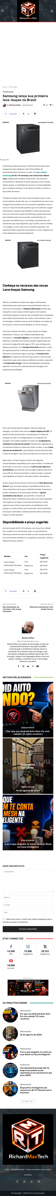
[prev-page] (4, 855)
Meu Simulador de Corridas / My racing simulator (12, 609)
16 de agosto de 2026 (28, 790)
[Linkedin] (28, 666)
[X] (33, 666)
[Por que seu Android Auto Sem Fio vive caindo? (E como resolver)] (28, 710)
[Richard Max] (5, 105)
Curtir (11, 945)
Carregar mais (27, 1101)
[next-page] (8, 855)
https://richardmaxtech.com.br (28, 641)
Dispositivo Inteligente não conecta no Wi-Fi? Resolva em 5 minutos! (36, 1090)
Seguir (28, 945)
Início (5, 87)
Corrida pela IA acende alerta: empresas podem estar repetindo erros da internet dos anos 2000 (36, 1072)
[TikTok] (31, 1181)
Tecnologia (13, 87)
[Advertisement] (28, 53)
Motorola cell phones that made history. (41, 608)
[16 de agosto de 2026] (28, 766)
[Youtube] (38, 666)
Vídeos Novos (27, 728)
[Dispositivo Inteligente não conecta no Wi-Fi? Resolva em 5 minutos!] (10, 1089)
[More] (35, 114)
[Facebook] (19, 666)
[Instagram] (23, 666)
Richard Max (15, 105)
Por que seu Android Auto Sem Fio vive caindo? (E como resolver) (28, 732)
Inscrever (11, 959)
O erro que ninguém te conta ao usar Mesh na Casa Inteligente (28, 845)
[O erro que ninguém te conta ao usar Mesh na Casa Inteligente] (28, 822)
